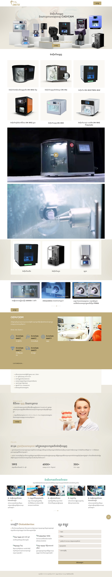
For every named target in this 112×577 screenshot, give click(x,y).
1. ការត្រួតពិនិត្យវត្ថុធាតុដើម (36, 498)
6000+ (46, 464)
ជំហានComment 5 (34, 349)
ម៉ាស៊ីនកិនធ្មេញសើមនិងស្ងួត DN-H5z (56, 90)
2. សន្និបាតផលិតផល (54, 498)
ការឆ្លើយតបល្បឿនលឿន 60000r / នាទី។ (85, 301)
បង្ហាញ (48, 536)
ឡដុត (85, 271)
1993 (14, 464)
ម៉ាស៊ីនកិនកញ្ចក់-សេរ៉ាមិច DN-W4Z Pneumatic (89, 124)
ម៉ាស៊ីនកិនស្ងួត (56, 271)
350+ (76, 464)
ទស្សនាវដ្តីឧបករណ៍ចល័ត (50, 301)
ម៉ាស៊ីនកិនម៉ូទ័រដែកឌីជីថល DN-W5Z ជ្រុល (23, 123)
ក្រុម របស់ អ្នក (25, 537)
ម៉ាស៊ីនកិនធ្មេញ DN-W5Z (56, 123)
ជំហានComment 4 (19, 349)
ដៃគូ (21, 546)
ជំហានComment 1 (19, 337)
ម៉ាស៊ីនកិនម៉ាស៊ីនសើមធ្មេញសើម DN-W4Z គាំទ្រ (23, 90)
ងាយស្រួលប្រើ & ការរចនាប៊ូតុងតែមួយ (22, 301)
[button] (55, 510)
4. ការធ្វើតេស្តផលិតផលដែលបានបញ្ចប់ (15, 499)
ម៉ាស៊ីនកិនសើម (26, 271)
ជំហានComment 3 (50, 337)
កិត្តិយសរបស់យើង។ (44, 547)
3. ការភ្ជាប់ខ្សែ (72, 498)
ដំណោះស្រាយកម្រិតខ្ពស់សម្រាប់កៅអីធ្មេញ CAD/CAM (56, 42)
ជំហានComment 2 (34, 337)
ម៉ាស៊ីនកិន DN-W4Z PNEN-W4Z (89, 90)
